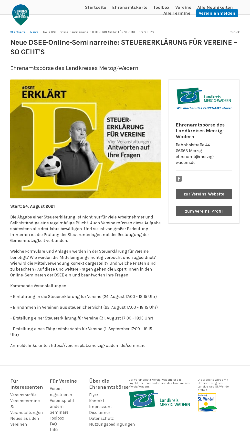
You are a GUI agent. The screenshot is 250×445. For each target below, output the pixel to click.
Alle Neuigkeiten (215, 7)
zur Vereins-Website (204, 194)
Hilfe (54, 429)
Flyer (93, 394)
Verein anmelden (217, 13)
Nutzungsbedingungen (112, 424)
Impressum (100, 406)
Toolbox (161, 7)
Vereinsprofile (23, 394)
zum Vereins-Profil (204, 211)
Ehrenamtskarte (129, 7)
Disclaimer (99, 412)
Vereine (183, 7)
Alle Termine (176, 13)
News (34, 32)
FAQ (53, 424)
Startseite (95, 7)
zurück (235, 32)
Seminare (59, 412)
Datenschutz (101, 418)
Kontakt (96, 400)
